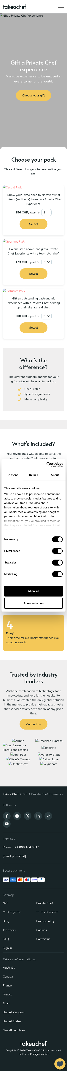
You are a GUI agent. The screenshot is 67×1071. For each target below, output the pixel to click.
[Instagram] (17, 816)
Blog (6, 921)
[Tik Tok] (48, 816)
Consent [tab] (12, 475)
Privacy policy (45, 921)
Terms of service (47, 912)
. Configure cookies (39, 1054)
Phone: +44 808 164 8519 (21, 847)
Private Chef (44, 903)
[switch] (57, 551)
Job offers (9, 930)
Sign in (7, 948)
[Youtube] (7, 824)
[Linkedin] (38, 816)
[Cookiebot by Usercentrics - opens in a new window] (47, 464)
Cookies (41, 930)
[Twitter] (27, 816)
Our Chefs (23, 1054)
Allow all (33, 591)
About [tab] (55, 475)
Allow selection (34, 603)
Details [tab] (33, 475)
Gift (5, 903)
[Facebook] (7, 816)
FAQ (6, 939)
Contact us (43, 939)
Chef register (11, 912)
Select (33, 224)
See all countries (14, 1030)
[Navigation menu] (61, 6)
